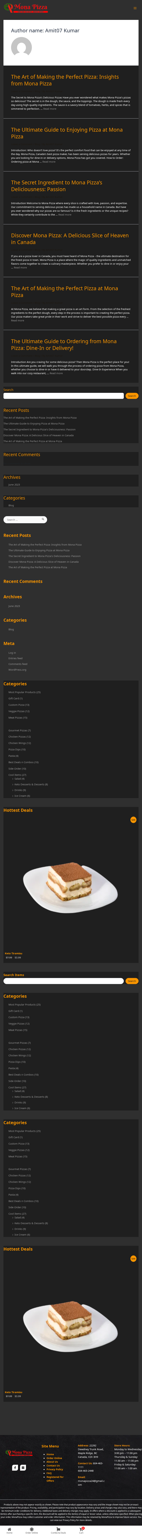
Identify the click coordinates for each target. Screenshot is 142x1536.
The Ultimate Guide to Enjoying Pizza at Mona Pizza (33, 423)
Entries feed (15, 658)
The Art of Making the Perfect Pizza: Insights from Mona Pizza (40, 417)
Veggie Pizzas (16, 711)
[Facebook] (15, 1468)
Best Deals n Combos (21, 762)
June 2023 (14, 484)
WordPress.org (17, 669)
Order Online (54, 1458)
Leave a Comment (21, 91)
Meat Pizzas (15, 717)
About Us (52, 1461)
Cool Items (14, 774)
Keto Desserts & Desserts (29, 784)
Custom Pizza (16, 704)
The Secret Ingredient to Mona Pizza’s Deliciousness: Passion (39, 429)
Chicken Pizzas (17, 736)
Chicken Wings (17, 743)
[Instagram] (23, 1468)
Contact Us (53, 1465)
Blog (11, 505)
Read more (49, 108)
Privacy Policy (55, 1469)
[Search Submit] (43, 518)
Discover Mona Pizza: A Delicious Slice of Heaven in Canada (38, 435)
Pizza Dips (14, 749)
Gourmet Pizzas (17, 730)
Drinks (18, 790)
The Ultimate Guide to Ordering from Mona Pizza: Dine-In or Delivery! (64, 344)
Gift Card (13, 698)
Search (8, 390)
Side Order (14, 768)
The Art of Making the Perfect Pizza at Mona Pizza (32, 441)
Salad (18, 778)
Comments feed (17, 664)
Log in (12, 652)
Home (50, 1454)
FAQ (49, 1473)
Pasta (11, 755)
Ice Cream (20, 795)
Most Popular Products (22, 692)
